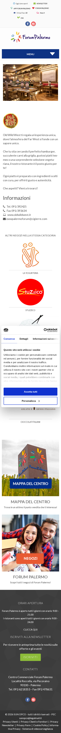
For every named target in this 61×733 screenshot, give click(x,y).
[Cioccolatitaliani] (30, 417)
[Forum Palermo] (30, 42)
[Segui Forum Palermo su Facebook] (28, 23)
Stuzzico (30, 310)
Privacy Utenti (10, 721)
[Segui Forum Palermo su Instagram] (33, 23)
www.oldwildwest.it (19, 214)
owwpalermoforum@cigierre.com (26, 218)
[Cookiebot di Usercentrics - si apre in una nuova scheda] (43, 330)
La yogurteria (30, 273)
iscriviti (30, 657)
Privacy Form (24, 725)
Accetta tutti (30, 391)
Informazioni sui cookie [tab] (46, 338)
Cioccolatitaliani (30, 422)
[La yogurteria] (30, 268)
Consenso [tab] (9, 338)
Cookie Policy (40, 725)
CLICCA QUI (30, 629)
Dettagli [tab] (24, 338)
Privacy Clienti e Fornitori (34, 721)
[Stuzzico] (30, 305)
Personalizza (29, 400)
